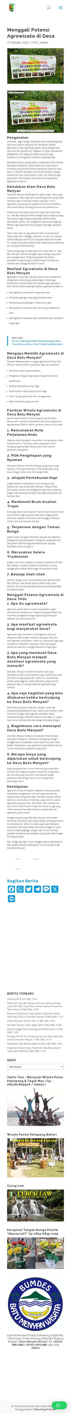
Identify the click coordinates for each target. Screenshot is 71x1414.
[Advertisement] (35, 945)
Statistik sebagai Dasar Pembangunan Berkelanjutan (31, 1029)
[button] (59, 1405)
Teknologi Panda (44, 1409)
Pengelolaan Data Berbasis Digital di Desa (26, 1043)
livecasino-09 (13, 999)
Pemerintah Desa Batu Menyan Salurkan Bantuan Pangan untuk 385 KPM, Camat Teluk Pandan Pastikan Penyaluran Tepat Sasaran (34, 1006)
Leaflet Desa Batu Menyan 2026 (21, 1020)
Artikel (44, 42)
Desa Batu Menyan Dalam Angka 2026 (25, 1025)
